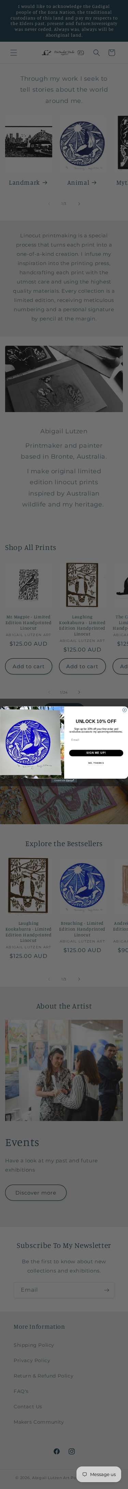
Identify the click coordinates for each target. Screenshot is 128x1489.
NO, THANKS (96, 763)
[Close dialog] (125, 710)
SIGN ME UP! (96, 753)
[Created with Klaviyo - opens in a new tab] (64, 781)
